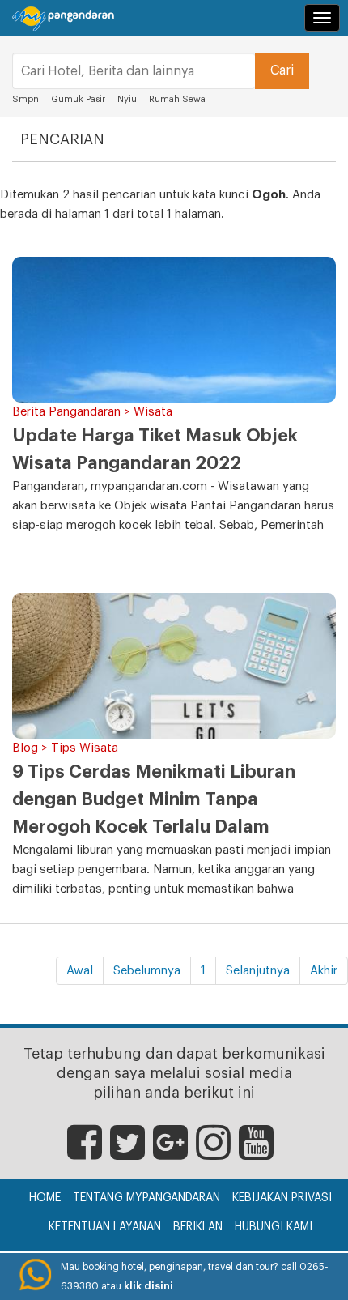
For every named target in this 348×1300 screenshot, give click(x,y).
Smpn (25, 99)
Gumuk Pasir (78, 99)
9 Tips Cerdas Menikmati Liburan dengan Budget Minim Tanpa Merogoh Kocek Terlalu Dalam (153, 799)
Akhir (323, 971)
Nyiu (127, 99)
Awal (79, 971)
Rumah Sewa (178, 99)
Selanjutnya (258, 971)
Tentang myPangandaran (146, 1198)
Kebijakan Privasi (282, 1198)
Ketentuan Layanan (105, 1227)
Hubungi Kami (273, 1227)
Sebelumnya (146, 971)
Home (45, 1198)
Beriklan (198, 1227)
